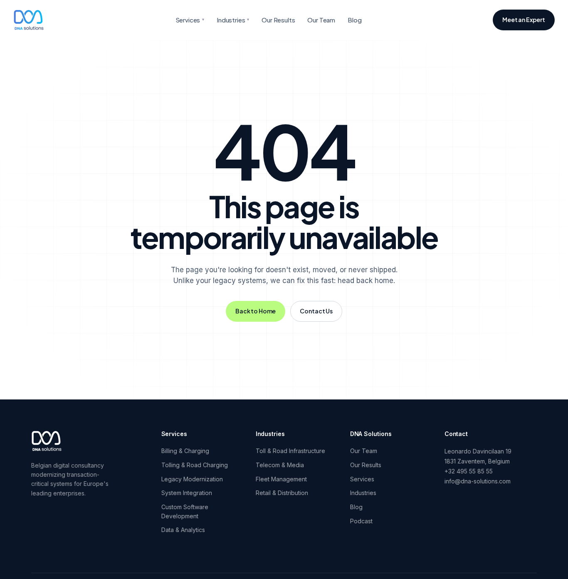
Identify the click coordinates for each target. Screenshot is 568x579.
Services (190, 20)
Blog (354, 20)
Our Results (278, 20)
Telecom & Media (280, 464)
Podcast (361, 521)
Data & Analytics (183, 529)
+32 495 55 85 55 (469, 471)
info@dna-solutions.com (478, 481)
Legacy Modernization (192, 479)
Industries (233, 20)
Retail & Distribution (282, 492)
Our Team (321, 20)
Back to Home (255, 311)
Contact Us (316, 311)
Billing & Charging (185, 450)
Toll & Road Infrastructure (290, 450)
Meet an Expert (523, 19)
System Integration (186, 492)
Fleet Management (281, 479)
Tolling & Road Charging (194, 464)
